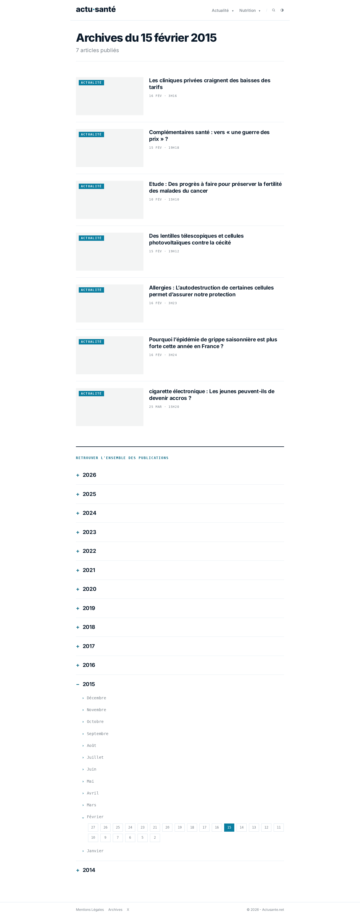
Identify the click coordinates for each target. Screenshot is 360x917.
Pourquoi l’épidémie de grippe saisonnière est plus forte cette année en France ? (213, 343)
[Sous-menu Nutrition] (260, 10)
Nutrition (247, 10)
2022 (89, 551)
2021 (89, 570)
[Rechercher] (274, 10)
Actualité (220, 10)
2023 (89, 532)
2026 (89, 475)
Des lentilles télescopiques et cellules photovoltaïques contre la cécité (196, 239)
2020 (89, 589)
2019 (89, 608)
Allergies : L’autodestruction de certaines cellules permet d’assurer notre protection (211, 291)
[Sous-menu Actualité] (233, 10)
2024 (89, 513)
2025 (89, 494)
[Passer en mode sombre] (282, 10)
